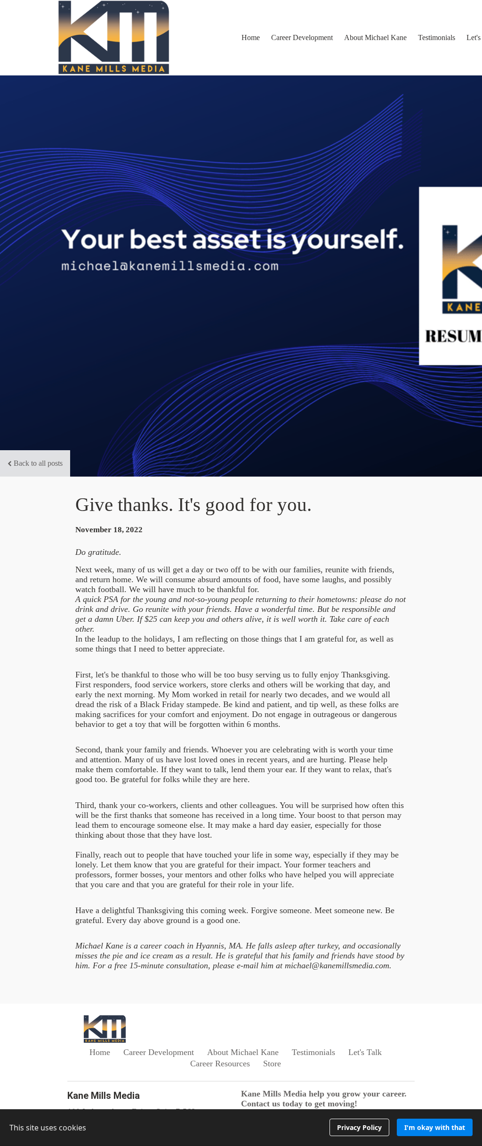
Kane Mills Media (103, 1095)
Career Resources (220, 1063)
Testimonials (436, 37)
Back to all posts (38, 463)
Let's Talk (365, 1052)
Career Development (302, 37)
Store (272, 1063)
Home (250, 37)
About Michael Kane (375, 37)
